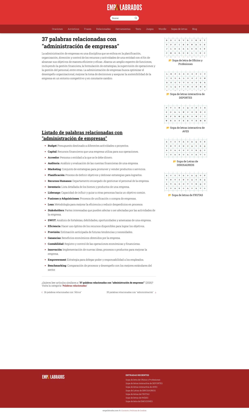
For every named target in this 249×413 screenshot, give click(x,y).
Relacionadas (103, 28)
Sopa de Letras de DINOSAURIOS (141, 390)
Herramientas (123, 28)
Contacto (125, 410)
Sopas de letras (179, 28)
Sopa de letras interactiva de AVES (141, 387)
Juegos (150, 28)
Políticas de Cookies (138, 410)
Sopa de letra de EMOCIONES (139, 401)
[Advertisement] (99, 103)
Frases (87, 28)
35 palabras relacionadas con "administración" (130, 292)
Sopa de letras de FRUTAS (137, 394)
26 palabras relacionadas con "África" (62, 292)
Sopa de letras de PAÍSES (137, 397)
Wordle (162, 28)
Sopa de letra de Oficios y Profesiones (143, 379)
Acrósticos (73, 28)
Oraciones (57, 28)
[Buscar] (136, 18)
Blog (194, 28)
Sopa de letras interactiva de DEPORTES (144, 383)
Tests (138, 28)
